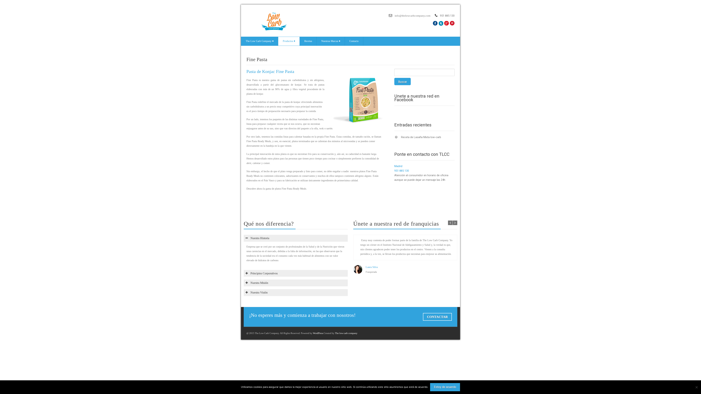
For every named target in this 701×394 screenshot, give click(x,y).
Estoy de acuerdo (445, 387)
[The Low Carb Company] (276, 21)
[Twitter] (440, 23)
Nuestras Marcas (329, 41)
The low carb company (346, 333)
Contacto (354, 41)
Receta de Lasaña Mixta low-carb (421, 137)
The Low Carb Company (258, 41)
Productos (288, 41)
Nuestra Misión (259, 282)
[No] (696, 387)
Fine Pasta (256, 59)
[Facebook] (435, 23)
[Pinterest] (452, 23)
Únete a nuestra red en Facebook (416, 98)
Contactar (437, 317)
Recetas (308, 41)
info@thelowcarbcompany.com (412, 15)
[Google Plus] (446, 23)
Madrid (398, 166)
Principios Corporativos (264, 273)
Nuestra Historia (259, 238)
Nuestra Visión (259, 292)
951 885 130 (401, 170)
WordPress (318, 333)
